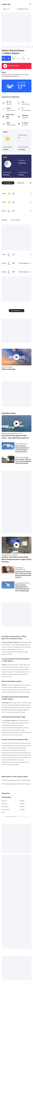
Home (3, 46)
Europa (13, 46)
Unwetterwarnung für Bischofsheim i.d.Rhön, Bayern (16, 780)
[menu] (30, 4)
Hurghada (4, 803)
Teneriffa (22, 806)
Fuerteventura (5, 809)
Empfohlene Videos (9, 413)
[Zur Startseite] (6, 4)
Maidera (22, 800)
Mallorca (4, 800)
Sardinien (22, 809)
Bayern (28, 46)
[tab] (8, 182)
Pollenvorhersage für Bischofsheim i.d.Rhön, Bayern (16, 784)
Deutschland (20, 46)
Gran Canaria (5, 806)
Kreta (3, 812)
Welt (8, 46)
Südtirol (22, 803)
